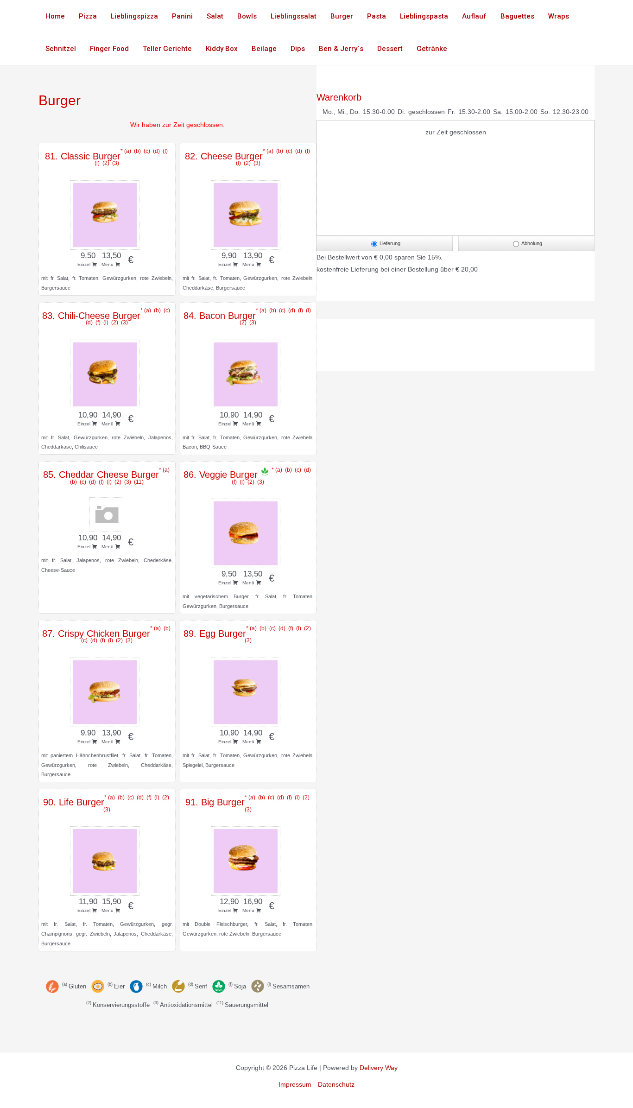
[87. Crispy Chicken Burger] (107, 691)
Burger (341, 16)
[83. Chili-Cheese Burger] (107, 373)
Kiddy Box (222, 48)
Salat (215, 16)
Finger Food (109, 48)
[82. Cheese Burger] (248, 213)
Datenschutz (336, 1084)
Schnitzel (60, 48)
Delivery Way (379, 1067)
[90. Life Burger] (107, 859)
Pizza (88, 16)
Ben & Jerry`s (341, 48)
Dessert (390, 48)
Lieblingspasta (424, 16)
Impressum (295, 1084)
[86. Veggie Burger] (248, 532)
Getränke (432, 48)
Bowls (247, 16)
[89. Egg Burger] (248, 691)
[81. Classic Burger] (107, 213)
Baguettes (517, 16)
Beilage (264, 48)
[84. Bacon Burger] (248, 373)
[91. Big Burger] (248, 859)
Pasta (376, 16)
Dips (298, 48)
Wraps (558, 16)
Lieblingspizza (134, 16)
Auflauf (474, 16)
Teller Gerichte (167, 48)
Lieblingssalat (293, 16)
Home (55, 16)
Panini (182, 16)
